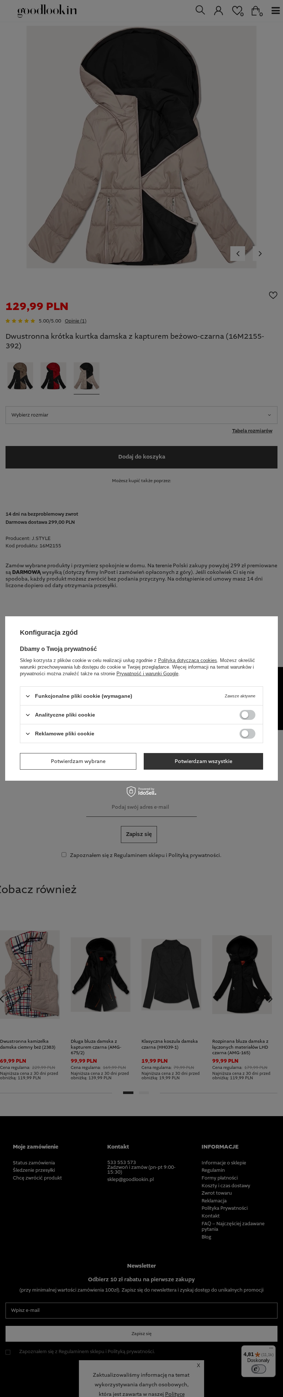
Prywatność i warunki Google (147, 673)
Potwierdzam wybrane (78, 761)
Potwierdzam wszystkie (203, 761)
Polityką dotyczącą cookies (187, 660)
